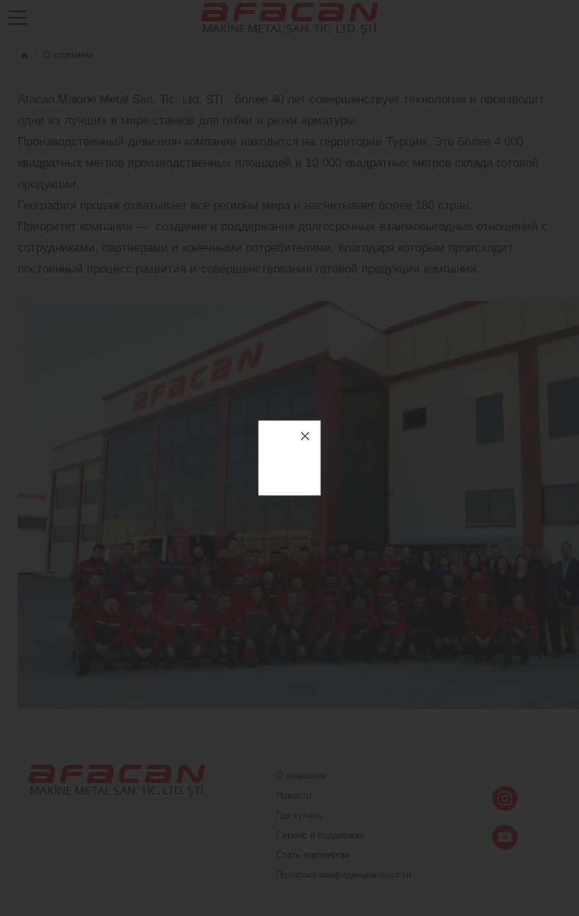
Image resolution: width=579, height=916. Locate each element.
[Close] (305, 436)
